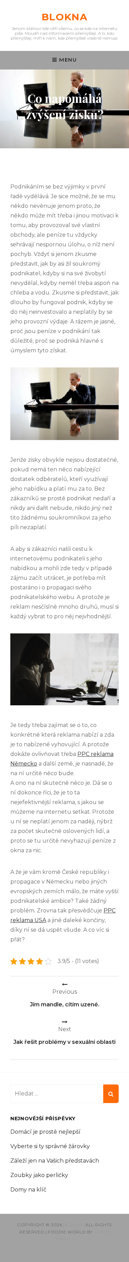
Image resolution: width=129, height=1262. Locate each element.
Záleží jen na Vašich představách (54, 1160)
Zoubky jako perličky (39, 1175)
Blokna (64, 17)
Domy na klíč (28, 1189)
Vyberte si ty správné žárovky (50, 1146)
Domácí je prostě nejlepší (45, 1132)
